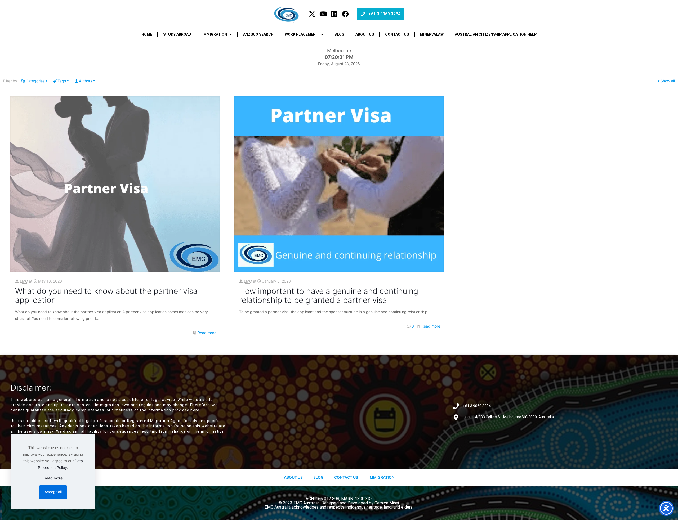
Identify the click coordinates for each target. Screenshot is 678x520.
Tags (61, 81)
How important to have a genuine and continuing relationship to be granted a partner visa (328, 295)
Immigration (214, 34)
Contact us (397, 34)
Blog (339, 34)
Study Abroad (177, 34)
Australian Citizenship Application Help (496, 34)
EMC (24, 281)
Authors (85, 81)
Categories (35, 81)
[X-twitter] (312, 14)
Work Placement (301, 34)
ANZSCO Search (258, 34)
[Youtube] (323, 14)
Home (146, 34)
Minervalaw (432, 34)
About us (364, 34)
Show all (668, 81)
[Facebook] (345, 14)
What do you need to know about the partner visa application (106, 295)
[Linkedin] (334, 14)
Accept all (53, 492)
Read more (207, 332)
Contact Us (346, 477)
